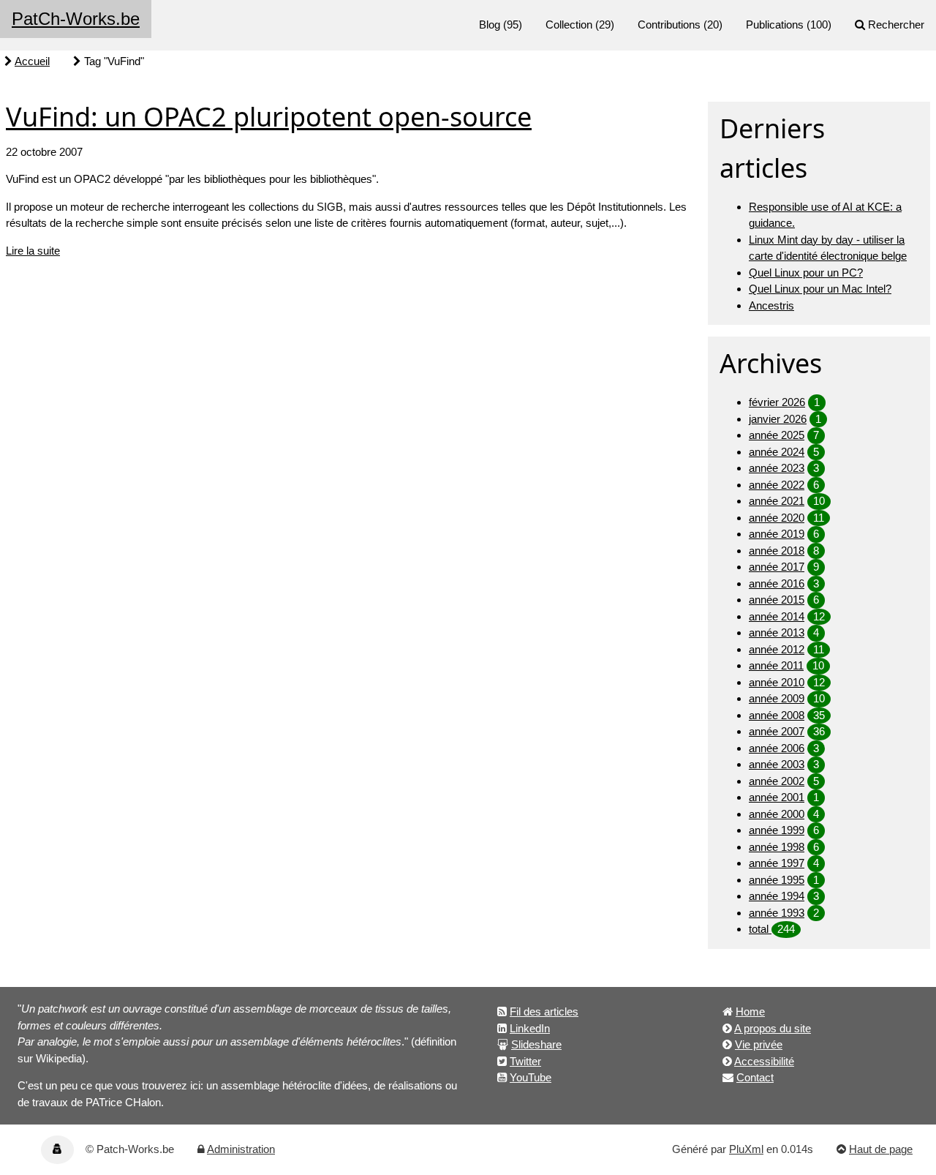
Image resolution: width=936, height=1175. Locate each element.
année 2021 (776, 501)
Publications (775, 24)
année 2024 (776, 452)
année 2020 (776, 517)
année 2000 (776, 814)
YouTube (530, 1077)
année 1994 (776, 896)
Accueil (32, 61)
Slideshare (536, 1044)
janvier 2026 (778, 419)
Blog (489, 24)
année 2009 (776, 698)
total (760, 929)
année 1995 (776, 880)
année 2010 (776, 682)
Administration (241, 1149)
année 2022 (776, 484)
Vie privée (758, 1044)
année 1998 (776, 847)
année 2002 (776, 781)
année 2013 (776, 632)
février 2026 (777, 402)
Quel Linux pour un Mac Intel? (820, 288)
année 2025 (776, 435)
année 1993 (776, 912)
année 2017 (776, 566)
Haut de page (881, 1149)
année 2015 (776, 599)
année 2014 (776, 616)
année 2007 (776, 731)
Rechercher (896, 24)
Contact (755, 1077)
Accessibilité (764, 1061)
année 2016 (776, 583)
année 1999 (776, 830)
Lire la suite (33, 250)
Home (750, 1011)
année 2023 (776, 468)
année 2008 (776, 715)
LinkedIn (530, 1028)
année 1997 (776, 863)
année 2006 (776, 748)
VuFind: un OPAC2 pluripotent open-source (269, 117)
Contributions (669, 24)
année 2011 (776, 665)
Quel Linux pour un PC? (806, 272)
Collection (569, 24)
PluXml (746, 1149)
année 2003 (776, 764)
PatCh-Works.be (76, 19)
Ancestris (771, 305)
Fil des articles (544, 1011)
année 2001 (776, 797)
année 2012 (776, 649)
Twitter (525, 1061)
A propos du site (772, 1028)
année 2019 (776, 534)
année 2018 (776, 550)
